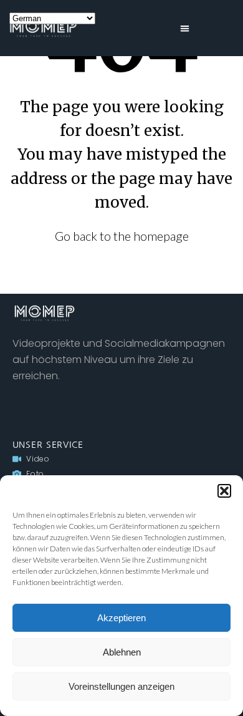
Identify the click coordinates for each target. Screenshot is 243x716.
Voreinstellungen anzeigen (121, 686)
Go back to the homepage (122, 235)
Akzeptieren (121, 617)
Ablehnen (122, 652)
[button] (224, 491)
